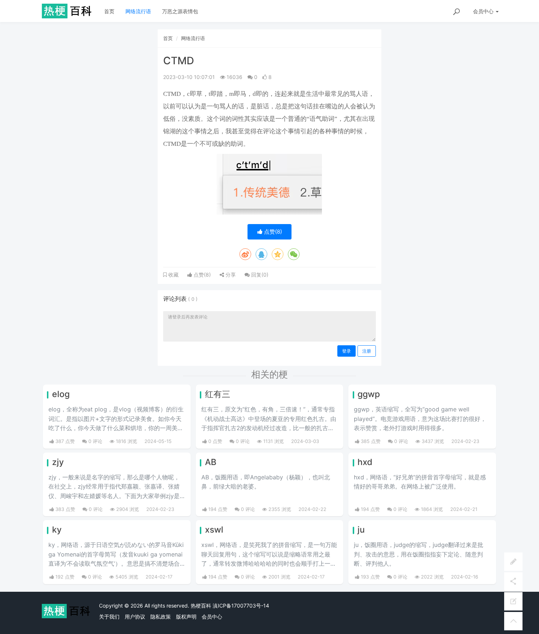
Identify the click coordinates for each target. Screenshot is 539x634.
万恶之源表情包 (180, 11)
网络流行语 (138, 11)
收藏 (173, 274)
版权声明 (186, 616)
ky (57, 530)
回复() (259, 274)
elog (61, 394)
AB (210, 462)
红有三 (217, 394)
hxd (365, 462)
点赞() (272, 231)
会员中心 (212, 616)
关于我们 (109, 616)
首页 (109, 11)
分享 (230, 274)
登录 (346, 351)
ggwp (369, 394)
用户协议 (135, 616)
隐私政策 (160, 616)
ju (361, 530)
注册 (366, 351)
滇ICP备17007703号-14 (241, 605)
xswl (214, 530)
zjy (58, 462)
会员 (483, 11)
